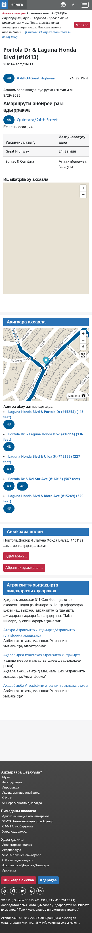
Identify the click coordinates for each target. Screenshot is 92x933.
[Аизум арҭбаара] (83, 333)
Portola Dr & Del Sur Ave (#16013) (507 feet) (44, 479)
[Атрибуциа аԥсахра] (83, 395)
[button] (63, 4)
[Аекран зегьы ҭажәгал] (83, 355)
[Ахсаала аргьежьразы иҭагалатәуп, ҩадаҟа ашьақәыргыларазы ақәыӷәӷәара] (83, 346)
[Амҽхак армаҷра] (83, 340)
